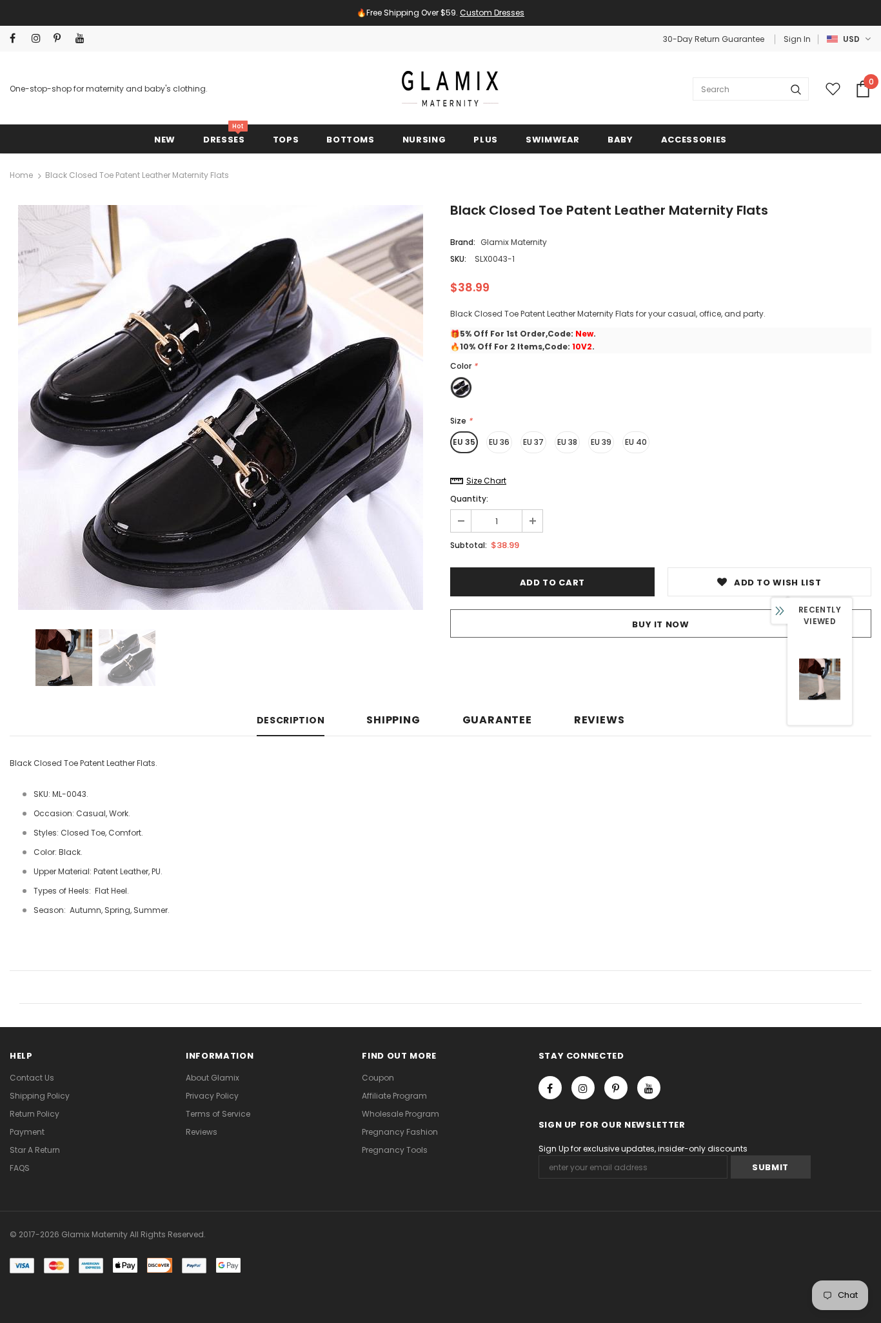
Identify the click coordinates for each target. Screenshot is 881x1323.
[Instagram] (40, 38)
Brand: (462, 242)
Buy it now (660, 624)
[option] (220, 407)
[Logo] (450, 88)
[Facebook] (18, 38)
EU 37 (533, 441)
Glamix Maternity (513, 242)
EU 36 (499, 441)
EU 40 (636, 441)
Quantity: (469, 498)
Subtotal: (468, 545)
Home (21, 175)
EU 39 (601, 441)
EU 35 (464, 441)
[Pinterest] (62, 38)
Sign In (797, 39)
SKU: (458, 258)
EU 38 (567, 441)
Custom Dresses (492, 12)
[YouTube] (83, 38)
